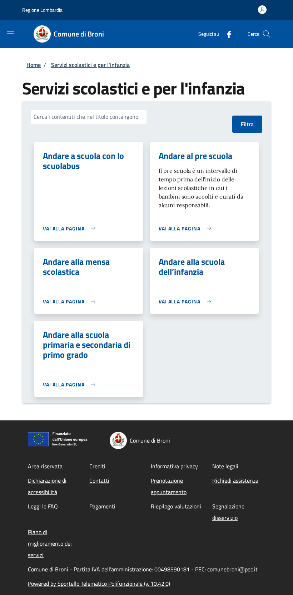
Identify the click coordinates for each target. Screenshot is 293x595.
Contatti (99, 480)
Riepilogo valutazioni (176, 506)
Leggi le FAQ (43, 506)
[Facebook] (226, 34)
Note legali (225, 466)
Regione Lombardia (42, 10)
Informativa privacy (174, 466)
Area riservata (45, 466)
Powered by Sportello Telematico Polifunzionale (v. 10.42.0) (99, 583)
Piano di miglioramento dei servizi (50, 543)
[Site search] (266, 34)
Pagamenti (102, 506)
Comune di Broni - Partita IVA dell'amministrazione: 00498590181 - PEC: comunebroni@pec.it (143, 569)
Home (33, 64)
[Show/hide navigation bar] (10, 33)
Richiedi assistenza (235, 480)
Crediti (97, 466)
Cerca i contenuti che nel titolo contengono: (86, 116)
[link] (71, 228)
